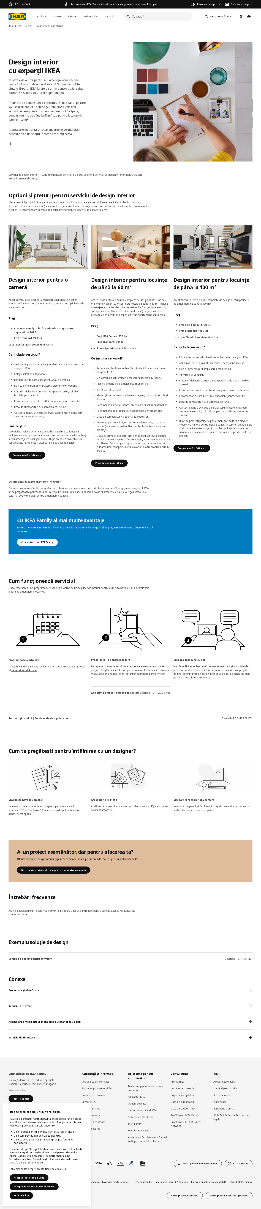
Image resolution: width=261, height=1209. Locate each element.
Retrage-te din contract (95, 1081)
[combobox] (157, 16)
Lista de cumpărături (183, 1101)
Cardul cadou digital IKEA (142, 1110)
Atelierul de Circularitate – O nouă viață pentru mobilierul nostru (147, 1139)
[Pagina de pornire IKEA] (17, 16)
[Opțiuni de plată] (109, 1163)
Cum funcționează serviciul (56, 174)
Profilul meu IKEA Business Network (186, 1124)
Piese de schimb (91, 1108)
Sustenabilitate (222, 1095)
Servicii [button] (109, 16)
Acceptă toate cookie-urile (29, 1177)
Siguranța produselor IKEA (97, 1088)
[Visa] (98, 1163)
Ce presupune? (83, 174)
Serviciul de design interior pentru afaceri (118, 174)
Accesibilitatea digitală (241, 1181)
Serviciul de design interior (24, 174)
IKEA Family (135, 1123)
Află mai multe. (17, 1090)
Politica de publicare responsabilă (208, 1181)
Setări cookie (21, 1195)
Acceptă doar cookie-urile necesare (34, 1186)
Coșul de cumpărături (183, 1095)
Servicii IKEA (89, 1101)
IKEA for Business (138, 1130)
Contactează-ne (91, 1128)
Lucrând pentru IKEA (225, 1088)
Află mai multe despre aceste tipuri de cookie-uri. (38, 1169)
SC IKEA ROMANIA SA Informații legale (232, 1117)
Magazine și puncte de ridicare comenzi (145, 1088)
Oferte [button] (72, 16)
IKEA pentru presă (223, 1108)
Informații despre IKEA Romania (172, 1181)
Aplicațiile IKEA (136, 1096)
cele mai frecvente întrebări (53, 910)
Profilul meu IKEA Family (185, 1115)
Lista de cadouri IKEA (183, 1108)
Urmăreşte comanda (93, 1095)
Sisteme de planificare (140, 1117)
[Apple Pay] (120, 1163)
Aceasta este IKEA (224, 1081)
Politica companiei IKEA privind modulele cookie (105, 1181)
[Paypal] (131, 1163)
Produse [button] (41, 16)
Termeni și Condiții (142, 1181)
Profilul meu (177, 1081)
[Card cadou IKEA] (142, 1163)
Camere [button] (57, 16)
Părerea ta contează (93, 1122)
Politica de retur (91, 1115)
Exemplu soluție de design (23, 178)
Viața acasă (220, 1101)
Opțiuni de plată (137, 1103)
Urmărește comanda (182, 1088)
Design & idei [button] (90, 16)
